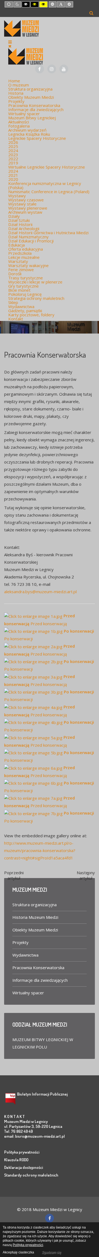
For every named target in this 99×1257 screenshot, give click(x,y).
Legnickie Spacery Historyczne (37, 138)
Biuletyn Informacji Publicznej (42, 1094)
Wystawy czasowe (26, 199)
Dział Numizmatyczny (28, 236)
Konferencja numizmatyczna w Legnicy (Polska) (44, 185)
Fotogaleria (19, 126)
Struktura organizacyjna (30, 89)
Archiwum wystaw (25, 212)
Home (14, 80)
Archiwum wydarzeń (27, 130)
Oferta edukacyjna (25, 249)
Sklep (13, 302)
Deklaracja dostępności (23, 1167)
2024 (13, 150)
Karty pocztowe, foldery (31, 314)
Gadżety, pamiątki (25, 310)
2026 (13, 142)
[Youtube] (63, 69)
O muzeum (18, 85)
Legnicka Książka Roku (29, 134)
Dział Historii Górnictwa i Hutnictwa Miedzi (48, 232)
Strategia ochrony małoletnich (36, 298)
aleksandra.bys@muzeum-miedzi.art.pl (40, 591)
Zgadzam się (51, 1252)
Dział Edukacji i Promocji (31, 241)
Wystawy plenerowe (27, 208)
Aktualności (18, 121)
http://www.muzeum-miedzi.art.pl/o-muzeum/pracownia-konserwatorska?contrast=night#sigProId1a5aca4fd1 (39, 850)
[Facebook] (39, 69)
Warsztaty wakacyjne (28, 265)
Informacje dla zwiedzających (36, 109)
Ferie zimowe (21, 269)
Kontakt (15, 319)
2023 (13, 154)
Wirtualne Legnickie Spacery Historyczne (46, 167)
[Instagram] (51, 69)
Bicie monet (19, 290)
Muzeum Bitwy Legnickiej (32, 117)
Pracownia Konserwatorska (34, 105)
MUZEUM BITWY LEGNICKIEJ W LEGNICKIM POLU (42, 1043)
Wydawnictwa (21, 306)
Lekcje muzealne (24, 257)
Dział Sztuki (19, 220)
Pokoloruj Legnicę (25, 294)
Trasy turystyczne (25, 277)
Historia (15, 93)
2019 (13, 163)
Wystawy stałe (22, 204)
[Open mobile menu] (10, 42)
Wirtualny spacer (24, 113)
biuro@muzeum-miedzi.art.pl (40, 1136)
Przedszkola (20, 253)
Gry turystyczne (23, 286)
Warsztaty (18, 261)
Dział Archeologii (23, 228)
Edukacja (16, 245)
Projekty (16, 101)
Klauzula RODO (16, 1159)
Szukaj (91, 13)
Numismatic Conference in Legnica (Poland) (48, 191)
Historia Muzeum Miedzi (35, 917)
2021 (13, 175)
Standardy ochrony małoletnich (31, 1175)
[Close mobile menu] (10, 46)
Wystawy (17, 195)
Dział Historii (20, 224)
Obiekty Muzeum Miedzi (31, 97)
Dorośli (14, 273)
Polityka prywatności (21, 1152)
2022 (13, 158)
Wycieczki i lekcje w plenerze (35, 282)
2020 (13, 179)
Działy (14, 216)
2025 (13, 146)
